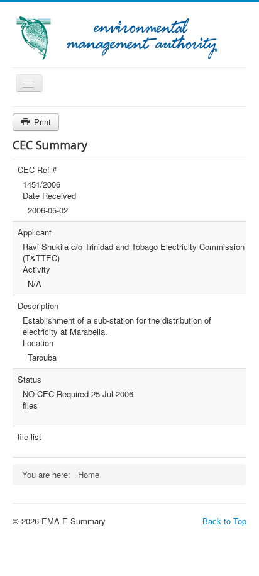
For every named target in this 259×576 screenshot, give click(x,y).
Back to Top (224, 521)
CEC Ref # (37, 170)
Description (38, 306)
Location (38, 343)
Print (41, 122)
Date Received (49, 195)
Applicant (35, 232)
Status (29, 379)
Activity (36, 269)
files (30, 405)
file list (29, 437)
